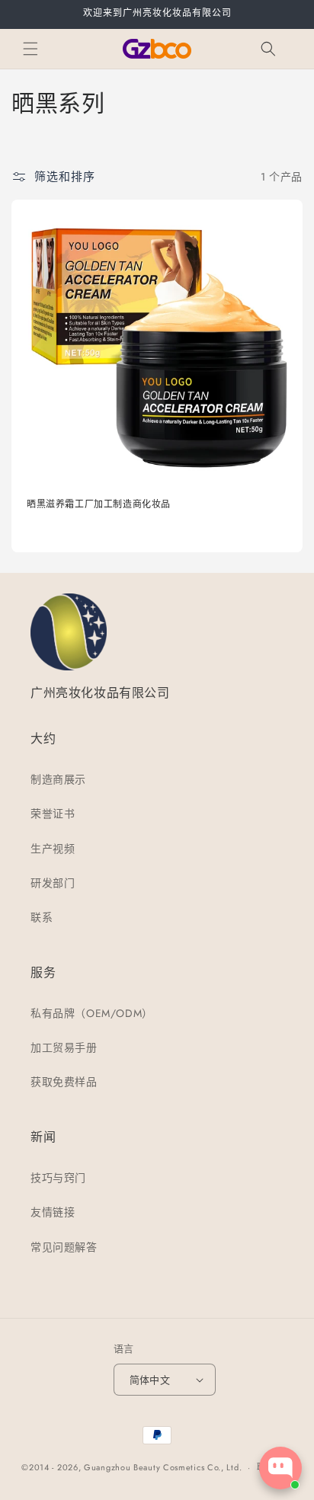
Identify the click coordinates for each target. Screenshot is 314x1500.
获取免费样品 (64, 1081)
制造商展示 (58, 779)
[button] (30, 49)
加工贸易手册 (64, 1047)
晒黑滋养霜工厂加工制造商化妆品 (99, 504)
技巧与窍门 (58, 1177)
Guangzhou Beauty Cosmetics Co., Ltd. (163, 1467)
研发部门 (52, 883)
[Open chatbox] (280, 1468)
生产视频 (52, 848)
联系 (41, 917)
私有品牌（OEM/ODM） (91, 1013)
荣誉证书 (52, 813)
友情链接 (52, 1212)
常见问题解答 (64, 1247)
